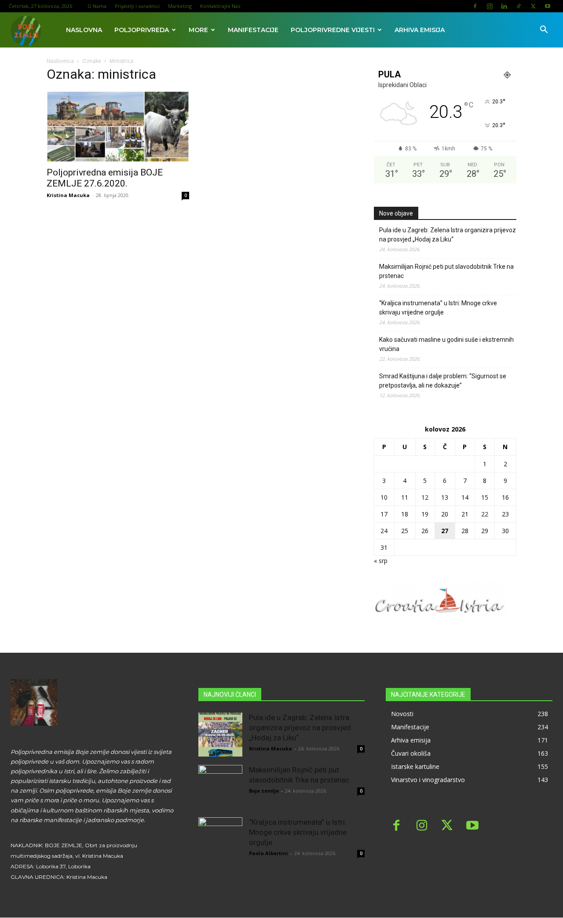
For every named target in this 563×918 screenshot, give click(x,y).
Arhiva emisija (420, 30)
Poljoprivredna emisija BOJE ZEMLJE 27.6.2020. (105, 178)
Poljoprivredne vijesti (333, 30)
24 (384, 531)
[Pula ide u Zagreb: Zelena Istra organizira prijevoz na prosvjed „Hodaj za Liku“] (220, 735)
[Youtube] (547, 6)
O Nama (97, 6)
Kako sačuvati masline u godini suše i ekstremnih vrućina (446, 344)
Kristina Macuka (68, 195)
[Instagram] (489, 6)
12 (424, 497)
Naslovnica (60, 61)
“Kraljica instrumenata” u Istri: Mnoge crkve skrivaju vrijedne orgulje (438, 308)
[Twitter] (533, 6)
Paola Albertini (268, 853)
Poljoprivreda (141, 30)
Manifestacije (253, 30)
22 (484, 514)
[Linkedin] (504, 6)
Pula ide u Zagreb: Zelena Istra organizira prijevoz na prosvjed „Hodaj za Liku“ (447, 235)
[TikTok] (518, 6)
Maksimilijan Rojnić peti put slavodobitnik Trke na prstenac (446, 271)
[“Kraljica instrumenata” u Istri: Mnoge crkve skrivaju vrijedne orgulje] (220, 839)
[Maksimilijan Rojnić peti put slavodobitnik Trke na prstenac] (220, 787)
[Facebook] (475, 6)
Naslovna (84, 30)
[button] (543, 30)
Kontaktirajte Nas (220, 6)
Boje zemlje (264, 790)
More (198, 30)
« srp (381, 560)
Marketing (180, 6)
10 (384, 497)
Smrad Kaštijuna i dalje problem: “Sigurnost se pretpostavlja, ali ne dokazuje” (442, 381)
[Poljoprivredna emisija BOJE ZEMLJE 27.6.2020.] (118, 126)
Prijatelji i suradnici (137, 6)
